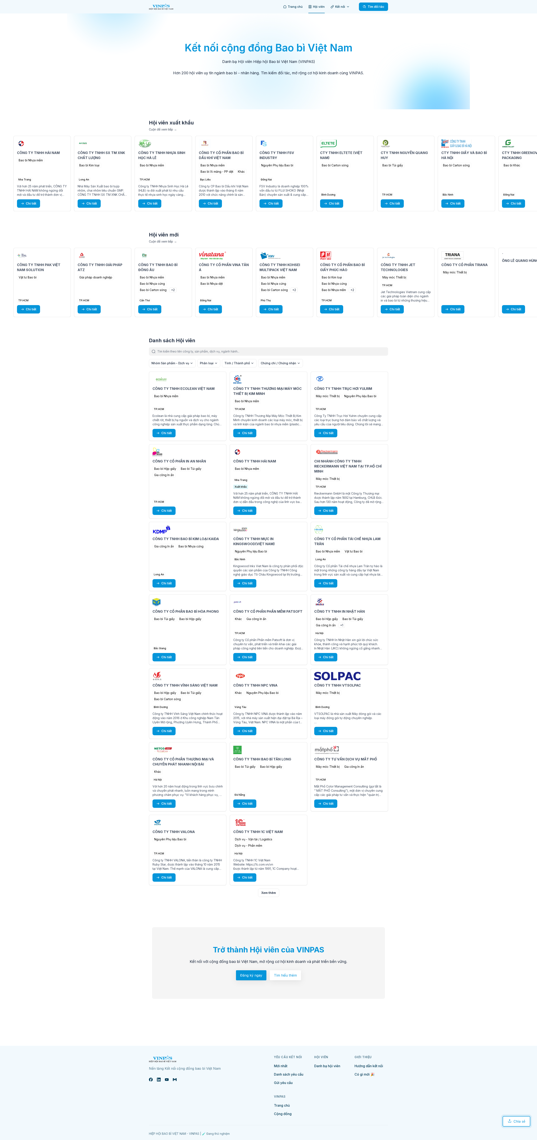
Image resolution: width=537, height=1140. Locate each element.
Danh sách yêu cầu (288, 1074)
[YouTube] (167, 1079)
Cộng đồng (283, 1114)
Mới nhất (280, 1066)
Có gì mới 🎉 (365, 1074)
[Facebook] (151, 1079)
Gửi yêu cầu (283, 1083)
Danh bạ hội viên (327, 1066)
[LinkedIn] (159, 1079)
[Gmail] (175, 1079)
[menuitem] (293, 6)
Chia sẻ (519, 1121)
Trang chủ (282, 1105)
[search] (272, 351)
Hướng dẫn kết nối (369, 1066)
